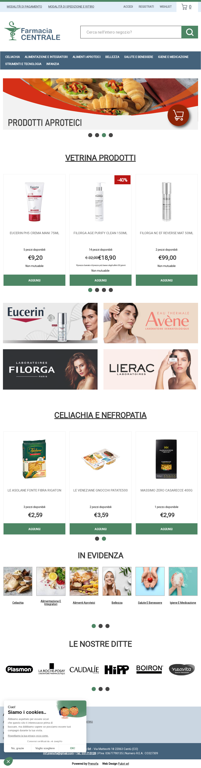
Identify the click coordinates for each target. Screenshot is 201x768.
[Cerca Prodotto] (189, 32)
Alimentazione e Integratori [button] (46, 57)
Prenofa (93, 763)
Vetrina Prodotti (100, 158)
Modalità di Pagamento (24, 6)
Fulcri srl (123, 763)
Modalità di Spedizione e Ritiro (71, 6)
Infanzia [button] (52, 64)
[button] (90, 135)
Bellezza (117, 602)
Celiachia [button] (12, 57)
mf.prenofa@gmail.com (58, 753)
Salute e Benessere (150, 602)
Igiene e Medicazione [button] (173, 57)
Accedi (128, 6)
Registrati (146, 6)
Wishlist (166, 6)
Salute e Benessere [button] (138, 57)
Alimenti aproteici (86, 57)
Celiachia (18, 602)
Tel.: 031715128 (86, 753)
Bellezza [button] (112, 57)
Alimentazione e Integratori (51, 603)
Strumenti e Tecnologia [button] (23, 64)
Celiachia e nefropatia (100, 415)
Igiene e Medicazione (183, 602)
